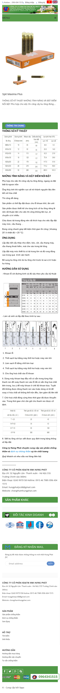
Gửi (50, 563)
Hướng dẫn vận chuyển (11, 657)
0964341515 (48, 677)
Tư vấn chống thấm (9, 661)
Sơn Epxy (6, 622)
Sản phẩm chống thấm (11, 615)
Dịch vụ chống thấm (10, 618)
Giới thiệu (6, 639)
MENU (6, 17)
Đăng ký (41, 2)
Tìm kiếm (5, 636)
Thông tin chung (15, 126)
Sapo (21, 687)
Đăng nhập (29, 2)
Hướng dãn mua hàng (11, 654)
